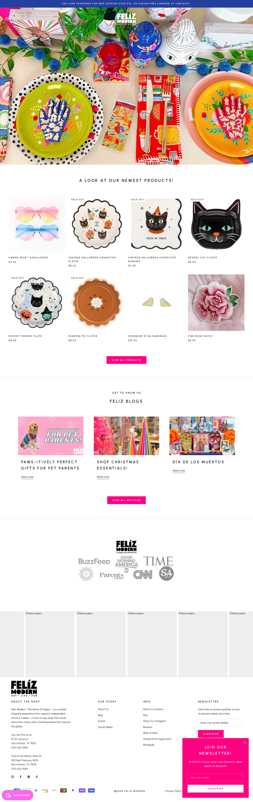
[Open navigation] (7, 18)
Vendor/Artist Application (157, 739)
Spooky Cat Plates (202, 257)
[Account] (230, 18)
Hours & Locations (153, 709)
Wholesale (148, 744)
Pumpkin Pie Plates (83, 336)
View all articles (126, 500)
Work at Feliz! (150, 732)
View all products (126, 360)
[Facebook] (20, 776)
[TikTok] (36, 776)
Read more (27, 476)
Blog (100, 715)
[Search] (238, 18)
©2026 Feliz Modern (129, 791)
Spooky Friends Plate (25, 336)
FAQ (145, 715)
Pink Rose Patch (200, 336)
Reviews (147, 727)
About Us (103, 709)
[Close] (244, 742)
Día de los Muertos (199, 462)
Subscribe (215, 788)
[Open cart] (246, 19)
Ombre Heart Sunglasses (28, 257)
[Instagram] (12, 776)
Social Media (105, 727)
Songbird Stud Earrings (147, 336)
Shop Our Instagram (154, 721)
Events (101, 721)
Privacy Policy (173, 791)
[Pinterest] (28, 776)
